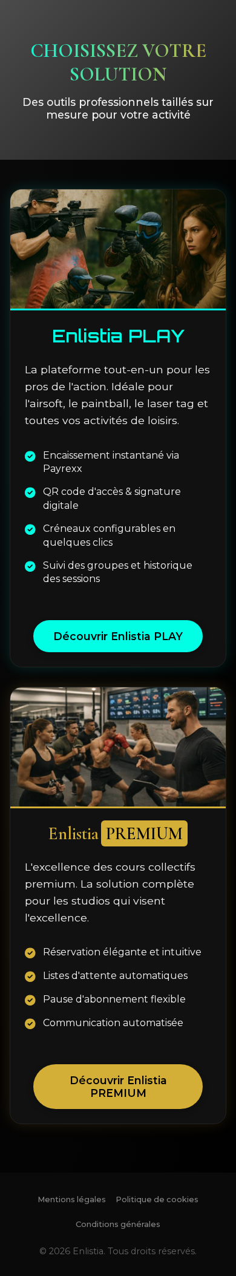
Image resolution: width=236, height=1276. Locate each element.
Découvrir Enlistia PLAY (118, 636)
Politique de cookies (157, 1199)
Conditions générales (118, 1224)
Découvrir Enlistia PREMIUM (118, 1086)
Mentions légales (72, 1199)
